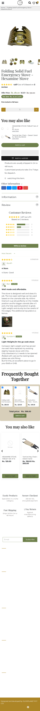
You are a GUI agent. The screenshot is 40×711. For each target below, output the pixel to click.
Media (4, 587)
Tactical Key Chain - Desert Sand (30, 458)
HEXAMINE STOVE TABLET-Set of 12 (9, 458)
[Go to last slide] (2, 451)
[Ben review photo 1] (7, 321)
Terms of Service (8, 595)
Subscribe (30, 539)
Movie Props (6, 619)
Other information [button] (10, 183)
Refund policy (7, 599)
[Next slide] (38, 451)
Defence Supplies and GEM (12, 615)
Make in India (7, 623)
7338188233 (7, 676)
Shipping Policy (8, 656)
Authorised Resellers (10, 628)
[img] (7, 260)
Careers (5, 583)
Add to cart (20, 416)
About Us (5, 575)
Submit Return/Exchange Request (15, 664)
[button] (6, 85)
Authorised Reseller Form (12, 632)
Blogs (4, 591)
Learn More (15, 131)
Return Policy (7, 652)
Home (3, 7)
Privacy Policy (7, 648)
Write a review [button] (20, 246)
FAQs (4, 660)
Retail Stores (7, 611)
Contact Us (6, 579)
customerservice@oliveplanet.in (15, 681)
